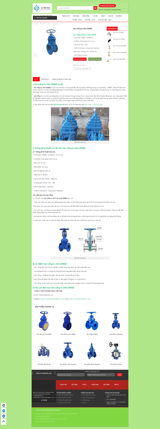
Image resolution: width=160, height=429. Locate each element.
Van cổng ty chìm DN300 (44, 334)
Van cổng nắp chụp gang (92, 364)
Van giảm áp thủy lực (44, 364)
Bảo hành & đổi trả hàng (65, 395)
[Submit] (95, 8)
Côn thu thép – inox (104, 20)
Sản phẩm (85, 16)
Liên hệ (110, 16)
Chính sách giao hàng (64, 400)
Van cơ (49, 23)
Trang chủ (66, 16)
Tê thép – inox (77, 20)
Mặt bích (119, 16)
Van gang (55, 23)
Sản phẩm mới (112, 28)
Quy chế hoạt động (88, 397)
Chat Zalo (4, 412)
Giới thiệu (76, 16)
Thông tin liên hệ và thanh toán (61, 79)
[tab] (36, 79)
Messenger (3, 418)
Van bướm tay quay (116, 364)
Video (103, 16)
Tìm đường (4, 407)
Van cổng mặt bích (92, 334)
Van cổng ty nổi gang (116, 334)
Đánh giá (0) (45, 79)
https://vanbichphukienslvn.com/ (80, 299)
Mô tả (36, 79)
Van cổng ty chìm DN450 (68, 334)
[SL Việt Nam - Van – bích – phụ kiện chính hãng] (43, 8)
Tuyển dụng (94, 384)
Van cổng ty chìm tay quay (93, 104)
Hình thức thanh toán (64, 402)
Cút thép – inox (90, 20)
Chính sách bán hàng (64, 397)
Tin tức (95, 16)
